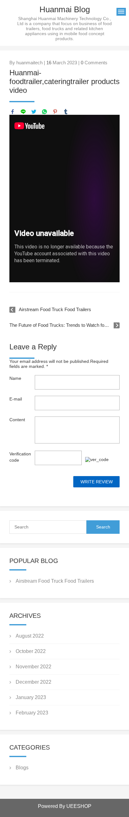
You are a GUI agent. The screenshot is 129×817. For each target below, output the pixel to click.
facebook (12, 112)
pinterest (55, 112)
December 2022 (33, 682)
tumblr (66, 112)
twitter (34, 112)
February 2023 (32, 712)
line (23, 112)
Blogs (22, 767)
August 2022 (30, 636)
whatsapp (44, 112)
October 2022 (31, 651)
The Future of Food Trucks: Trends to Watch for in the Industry (64, 325)
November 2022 (33, 666)
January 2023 (31, 697)
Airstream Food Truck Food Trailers (55, 309)
